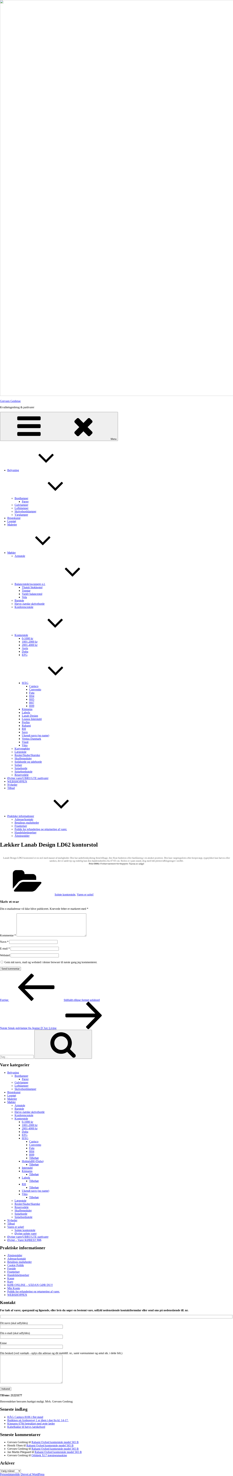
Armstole (20, 555)
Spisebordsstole (23, 771)
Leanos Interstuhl (32, 719)
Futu (31, 692)
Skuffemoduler (23, 758)
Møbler (11, 552)
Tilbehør (34, 1157)
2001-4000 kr (29, 645)
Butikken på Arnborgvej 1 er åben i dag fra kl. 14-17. (37, 1420)
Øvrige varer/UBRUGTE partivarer (27, 778)
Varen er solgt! (85, 894)
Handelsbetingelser (25, 832)
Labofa (26, 712)
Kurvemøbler (22, 748)
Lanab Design (30, 715)
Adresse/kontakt (24, 819)
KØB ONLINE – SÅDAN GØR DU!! (30, 1284)
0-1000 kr (27, 638)
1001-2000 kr (29, 641)
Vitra (24, 745)
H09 (31, 705)
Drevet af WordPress (32, 1474)
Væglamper (21, 514)
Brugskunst (13, 518)
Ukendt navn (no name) (35, 735)
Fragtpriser (21, 825)
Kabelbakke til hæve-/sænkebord (26, 1426)
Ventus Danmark (31, 738)
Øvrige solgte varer (26, 1233)
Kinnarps (27, 709)
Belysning (13, 470)
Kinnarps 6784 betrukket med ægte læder (31, 1423)
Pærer (25, 501)
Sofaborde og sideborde (28, 761)
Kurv (10, 1281)
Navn (4, 941)
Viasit (25, 742)
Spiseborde (21, 768)
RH (24, 728)
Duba (25, 651)
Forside (11, 1268)
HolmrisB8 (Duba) (33, 1161)
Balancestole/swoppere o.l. (30, 584)
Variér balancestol (32, 593)
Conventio (35, 689)
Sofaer (18, 765)
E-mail (5, 948)
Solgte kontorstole (65, 894)
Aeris (25, 648)
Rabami (26, 725)
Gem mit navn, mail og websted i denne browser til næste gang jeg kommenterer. (50, 962)
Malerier (12, 524)
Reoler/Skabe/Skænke (27, 755)
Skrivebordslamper (25, 511)
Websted (5, 955)
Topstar (26, 590)
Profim (26, 722)
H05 (31, 699)
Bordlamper (21, 498)
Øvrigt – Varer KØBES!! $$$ (24, 1240)
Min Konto (13, 1288)
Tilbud (11, 788)
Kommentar (8, 935)
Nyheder (12, 784)
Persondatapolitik (10, 1474)
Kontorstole (21, 635)
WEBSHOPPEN (17, 781)
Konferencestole (24, 607)
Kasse (10, 1278)
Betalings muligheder (27, 822)
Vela (24, 597)
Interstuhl (27, 1167)
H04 (31, 696)
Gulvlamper (21, 504)
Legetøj (11, 521)
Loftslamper (21, 508)
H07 (31, 702)
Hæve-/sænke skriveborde (30, 603)
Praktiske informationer (20, 816)
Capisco (33, 686)
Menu (113, 439)
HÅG (25, 682)
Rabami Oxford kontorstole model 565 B (55, 1442)
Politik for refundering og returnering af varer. (41, 829)
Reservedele (22, 774)
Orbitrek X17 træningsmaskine (49, 1455)
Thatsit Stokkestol (32, 587)
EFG (24, 654)
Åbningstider (22, 835)
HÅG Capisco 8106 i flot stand (25, 1417)
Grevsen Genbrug (10, 401)
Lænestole (20, 751)
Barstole (19, 600)
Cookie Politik (15, 1265)
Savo (25, 732)
